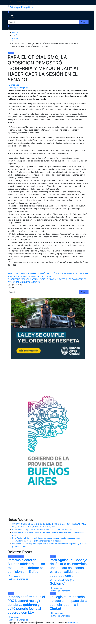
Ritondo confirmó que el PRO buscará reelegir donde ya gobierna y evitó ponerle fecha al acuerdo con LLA (26, 605)
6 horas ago (14, 576)
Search (11, 17)
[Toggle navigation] (9, 15)
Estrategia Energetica (18, 87)
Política (11, 53)
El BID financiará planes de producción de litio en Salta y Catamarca (42, 529)
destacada (12, 556)
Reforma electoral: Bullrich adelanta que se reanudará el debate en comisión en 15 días (26, 566)
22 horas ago (57, 613)
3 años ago (14, 85)
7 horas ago (14, 617)
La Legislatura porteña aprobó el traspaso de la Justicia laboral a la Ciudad (68, 603)
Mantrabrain (72, 622)
